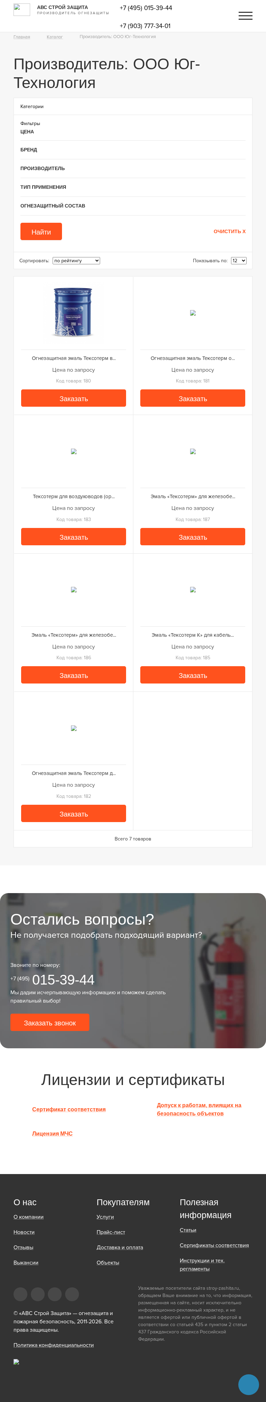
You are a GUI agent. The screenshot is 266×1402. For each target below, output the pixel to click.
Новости (24, 1232)
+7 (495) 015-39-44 (146, 8)
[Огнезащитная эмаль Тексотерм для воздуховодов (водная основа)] (73, 728)
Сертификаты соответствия (214, 1245)
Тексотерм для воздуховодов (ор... (74, 496)
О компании (29, 1217)
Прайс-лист (111, 1232)
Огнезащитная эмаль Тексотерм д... (74, 773)
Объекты (108, 1262)
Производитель (42, 168)
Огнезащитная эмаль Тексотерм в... (74, 358)
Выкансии (26, 1262)
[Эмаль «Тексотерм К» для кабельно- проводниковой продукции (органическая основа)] (192, 590)
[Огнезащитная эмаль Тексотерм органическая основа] (192, 313)
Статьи (188, 1230)
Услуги (105, 1217)
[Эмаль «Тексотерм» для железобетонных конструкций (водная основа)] (73, 590)
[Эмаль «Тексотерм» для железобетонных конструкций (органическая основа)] (192, 451)
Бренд (28, 149)
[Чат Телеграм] (248, 1384)
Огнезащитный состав (52, 206)
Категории (32, 106)
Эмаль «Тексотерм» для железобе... (193, 496)
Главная (22, 37)
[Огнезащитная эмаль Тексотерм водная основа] (73, 313)
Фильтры (30, 123)
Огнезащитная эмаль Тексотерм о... (193, 358)
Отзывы (23, 1247)
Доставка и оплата (120, 1247)
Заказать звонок (50, 1023)
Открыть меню (245, 16)
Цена (27, 131)
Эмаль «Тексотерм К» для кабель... (193, 635)
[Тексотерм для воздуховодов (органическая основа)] (73, 451)
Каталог (55, 37)
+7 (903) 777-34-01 (145, 26)
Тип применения (43, 187)
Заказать (74, 399)
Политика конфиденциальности (54, 1345)
